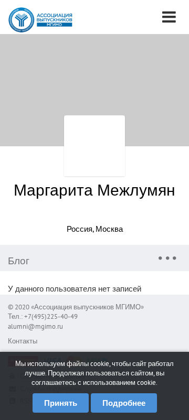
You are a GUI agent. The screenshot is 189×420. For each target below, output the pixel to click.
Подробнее (123, 403)
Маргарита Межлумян (94, 189)
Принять (60, 403)
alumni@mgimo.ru (35, 326)
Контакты (22, 341)
